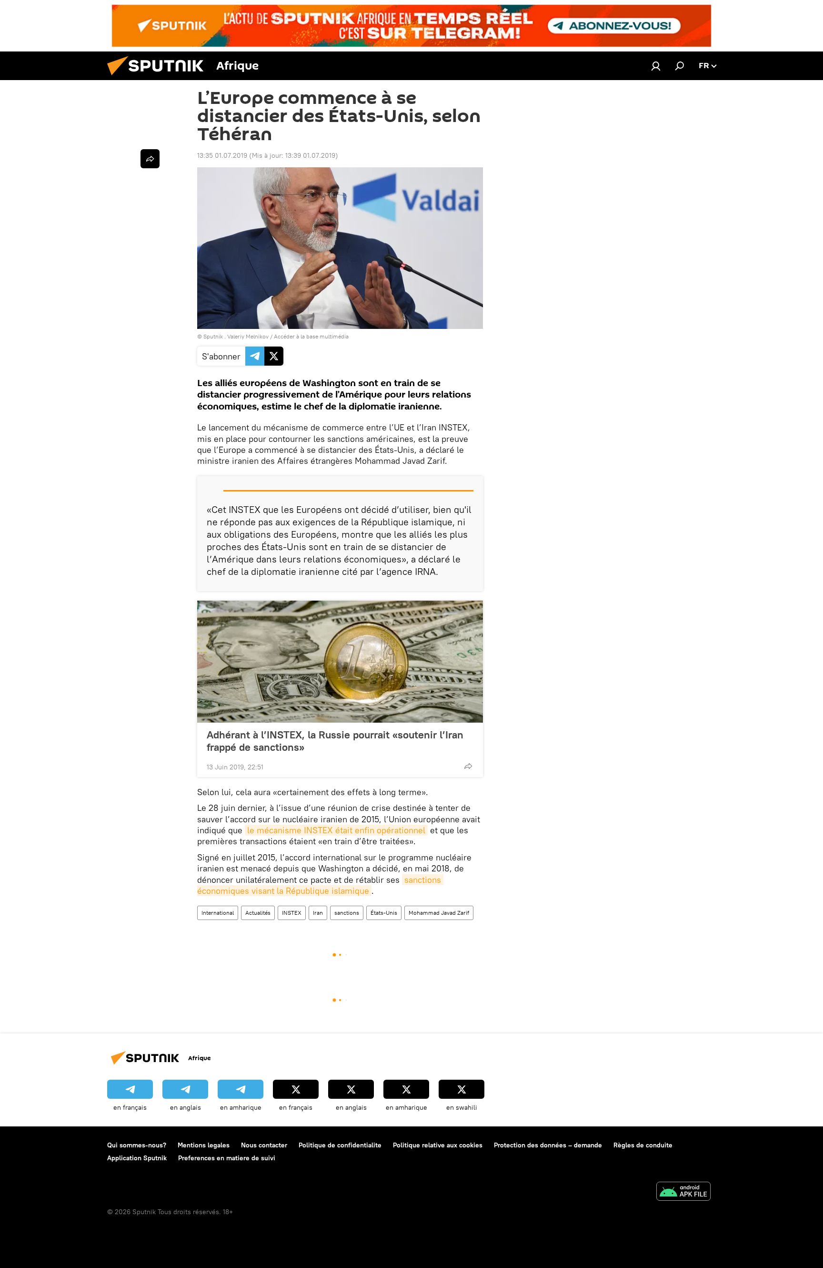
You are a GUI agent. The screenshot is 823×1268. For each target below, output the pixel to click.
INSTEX (291, 912)
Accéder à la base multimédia (311, 336)
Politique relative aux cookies (437, 1145)
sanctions (346, 912)
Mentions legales (204, 1145)
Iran (318, 912)
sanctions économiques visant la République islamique (320, 885)
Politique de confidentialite (340, 1145)
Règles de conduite (642, 1145)
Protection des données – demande (548, 1145)
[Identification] (655, 65)
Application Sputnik (137, 1158)
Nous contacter (264, 1145)
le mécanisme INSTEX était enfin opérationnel (336, 830)
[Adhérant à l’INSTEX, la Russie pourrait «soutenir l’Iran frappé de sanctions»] (340, 662)
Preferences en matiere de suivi (226, 1158)
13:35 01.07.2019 (222, 155)
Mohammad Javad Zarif (439, 912)
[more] (468, 766)
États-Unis (384, 912)
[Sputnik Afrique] (159, 77)
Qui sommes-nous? (136, 1145)
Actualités (258, 912)
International (217, 912)
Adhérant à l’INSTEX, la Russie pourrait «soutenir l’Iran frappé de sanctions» (335, 740)
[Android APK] (683, 1192)
